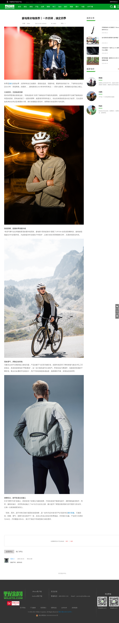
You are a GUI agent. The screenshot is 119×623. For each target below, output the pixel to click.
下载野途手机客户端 (15, 2)
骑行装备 (71, 513)
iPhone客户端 (37, 591)
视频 (71, 6)
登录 (67, 541)
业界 (42, 6)
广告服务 (33, 607)
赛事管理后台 (114, 2)
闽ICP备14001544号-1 (65, 612)
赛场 (31, 6)
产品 (36, 6)
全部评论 (9, 552)
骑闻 (48, 6)
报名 (25, 6)
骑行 (11, 83)
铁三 (54, 6)
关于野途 (22, 607)
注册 (71, 541)
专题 (82, 6)
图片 (77, 6)
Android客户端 (37, 596)
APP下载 (90, 6)
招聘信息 (54, 607)
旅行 (65, 6)
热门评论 (19, 552)
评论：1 (63, 23)
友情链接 (74, 607)
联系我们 (43, 607)
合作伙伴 (64, 607)
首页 (19, 6)
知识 (59, 6)
